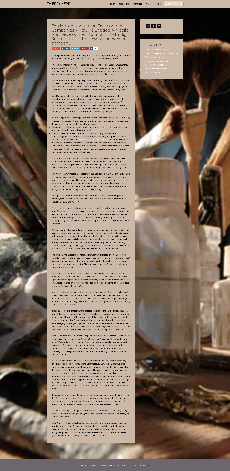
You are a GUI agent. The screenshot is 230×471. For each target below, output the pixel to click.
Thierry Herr (58, 3)
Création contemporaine (156, 68)
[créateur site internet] (148, 465)
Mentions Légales (124, 465)
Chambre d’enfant (153, 72)
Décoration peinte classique (157, 49)
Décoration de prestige (155, 64)
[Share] (91, 48)
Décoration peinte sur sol (156, 61)
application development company (92, 139)
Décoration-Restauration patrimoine (161, 53)
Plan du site (139, 465)
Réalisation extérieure (155, 57)
